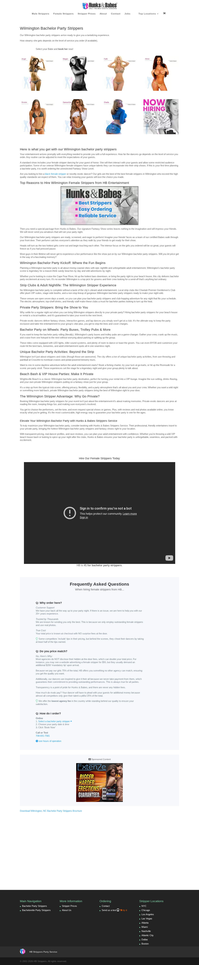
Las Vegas (146, 918)
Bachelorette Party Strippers (36, 910)
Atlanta (144, 922)
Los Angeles (147, 914)
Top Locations (147, 14)
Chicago (145, 910)
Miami (144, 927)
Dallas (144, 939)
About (103, 14)
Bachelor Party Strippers (34, 906)
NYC (143, 906)
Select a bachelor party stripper (54, 721)
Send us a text (114, 910)
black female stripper (55, 174)
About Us (66, 910)
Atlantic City (147, 935)
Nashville (146, 931)
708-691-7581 (43, 735)
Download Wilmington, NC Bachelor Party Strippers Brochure (51, 811)
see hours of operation (49, 741)
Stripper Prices (87, 14)
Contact (115, 14)
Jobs (127, 14)
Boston (145, 943)
